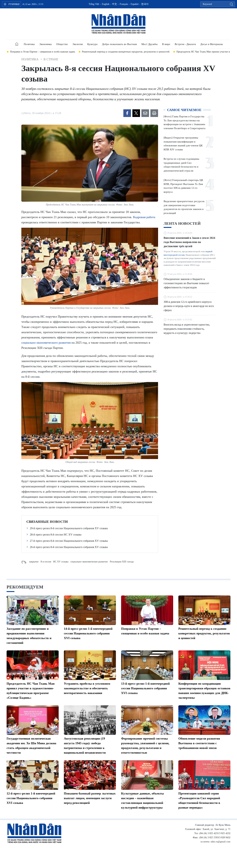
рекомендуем (25, 587)
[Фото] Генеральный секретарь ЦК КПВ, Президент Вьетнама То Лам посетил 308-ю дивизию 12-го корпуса (183, 186)
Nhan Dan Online (118, 24)
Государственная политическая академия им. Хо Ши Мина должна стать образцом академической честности (31, 745)
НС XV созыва (60, 561)
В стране (51, 59)
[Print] (154, 113)
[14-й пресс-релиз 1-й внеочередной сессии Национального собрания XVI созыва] (90, 610)
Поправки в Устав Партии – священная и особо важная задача (145, 631)
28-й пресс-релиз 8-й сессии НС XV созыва (55, 534)
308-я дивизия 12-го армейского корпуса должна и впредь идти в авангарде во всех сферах (189, 306)
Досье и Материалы (211, 44)
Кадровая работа (144, 217)
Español (134, 4)
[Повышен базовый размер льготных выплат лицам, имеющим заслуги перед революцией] (90, 775)
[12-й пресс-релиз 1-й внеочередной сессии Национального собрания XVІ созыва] (33, 775)
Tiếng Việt (94, 4)
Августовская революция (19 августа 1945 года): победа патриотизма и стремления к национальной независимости (85, 745)
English (105, 4)
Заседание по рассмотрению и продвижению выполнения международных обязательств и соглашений (29, 635)
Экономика (45, 44)
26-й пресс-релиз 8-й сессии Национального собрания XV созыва (69, 547)
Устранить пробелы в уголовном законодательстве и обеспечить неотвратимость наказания (87, 688)
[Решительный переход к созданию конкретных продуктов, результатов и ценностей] (204, 610)
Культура (92, 44)
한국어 (145, 4)
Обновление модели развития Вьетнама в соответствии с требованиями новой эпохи (199, 743)
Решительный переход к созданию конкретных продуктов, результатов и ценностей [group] (126, 51)
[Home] (16, 44)
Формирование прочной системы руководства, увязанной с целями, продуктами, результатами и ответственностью (145, 745)
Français (124, 4)
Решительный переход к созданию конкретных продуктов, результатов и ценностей (204, 633)
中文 (114, 4)
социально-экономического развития (46, 342)
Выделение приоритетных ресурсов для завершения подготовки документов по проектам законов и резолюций (184, 207)
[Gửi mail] (145, 113)
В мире (166, 44)
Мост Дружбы (149, 44)
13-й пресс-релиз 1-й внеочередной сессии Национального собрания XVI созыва (145, 688)
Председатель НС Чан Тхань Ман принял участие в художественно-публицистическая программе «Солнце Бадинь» (30, 690)
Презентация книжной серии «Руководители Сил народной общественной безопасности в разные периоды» (199, 800)
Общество (62, 44)
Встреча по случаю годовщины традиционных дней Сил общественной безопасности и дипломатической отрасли (181, 164)
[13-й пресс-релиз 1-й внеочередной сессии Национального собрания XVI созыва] (147, 665)
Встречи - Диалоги (185, 44)
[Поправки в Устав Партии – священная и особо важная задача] (147, 610)
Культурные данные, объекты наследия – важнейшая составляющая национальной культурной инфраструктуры (142, 800)
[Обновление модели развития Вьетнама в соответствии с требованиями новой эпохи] (204, 720)
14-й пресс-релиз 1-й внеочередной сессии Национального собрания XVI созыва (88, 633)
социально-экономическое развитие (89, 561)
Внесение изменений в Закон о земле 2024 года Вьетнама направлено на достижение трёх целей (189, 242)
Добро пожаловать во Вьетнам (119, 44)
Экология (77, 44)
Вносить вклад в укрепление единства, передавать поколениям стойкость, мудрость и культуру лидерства (187, 328)
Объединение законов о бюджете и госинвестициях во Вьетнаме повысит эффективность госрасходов (186, 283)
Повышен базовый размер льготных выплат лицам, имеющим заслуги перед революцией (90, 798)
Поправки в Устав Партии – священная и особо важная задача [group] (42, 51)
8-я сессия (46, 561)
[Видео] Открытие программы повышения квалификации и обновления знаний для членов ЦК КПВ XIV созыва (183, 143)
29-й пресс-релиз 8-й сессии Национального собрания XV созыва (69, 528)
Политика (29, 44)
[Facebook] (127, 113)
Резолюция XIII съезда (122, 561)
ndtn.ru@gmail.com (220, 841)
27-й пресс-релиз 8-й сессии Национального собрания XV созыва (69, 540)
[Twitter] (136, 113)
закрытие (34, 561)
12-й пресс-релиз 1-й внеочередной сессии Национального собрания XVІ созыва (31, 798)
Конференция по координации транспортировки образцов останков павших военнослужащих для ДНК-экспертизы (204, 690)
